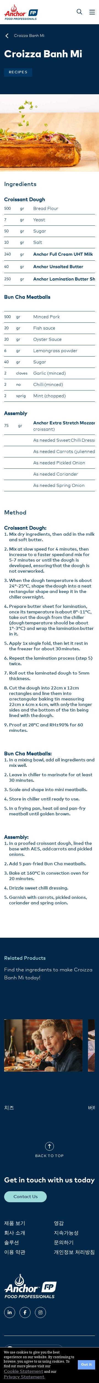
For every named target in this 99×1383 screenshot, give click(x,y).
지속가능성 (66, 1233)
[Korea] (7, 36)
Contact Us (25, 1197)
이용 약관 (14, 1252)
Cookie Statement (23, 1371)
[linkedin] (9, 1312)
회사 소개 (14, 1233)
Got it (86, 1364)
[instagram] (40, 1312)
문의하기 (64, 1242)
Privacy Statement (24, 1377)
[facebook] (25, 1312)
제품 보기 (14, 1223)
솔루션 (11, 1242)
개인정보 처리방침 (74, 1252)
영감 (59, 1223)
